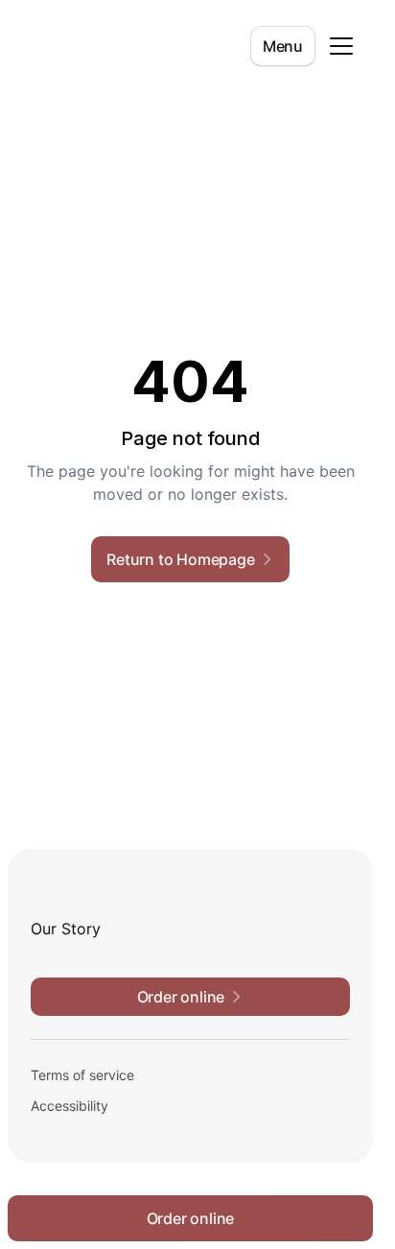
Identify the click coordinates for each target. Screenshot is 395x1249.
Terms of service (82, 1075)
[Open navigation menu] (341, 46)
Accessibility (69, 1105)
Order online (191, 1218)
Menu (283, 46)
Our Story (66, 928)
